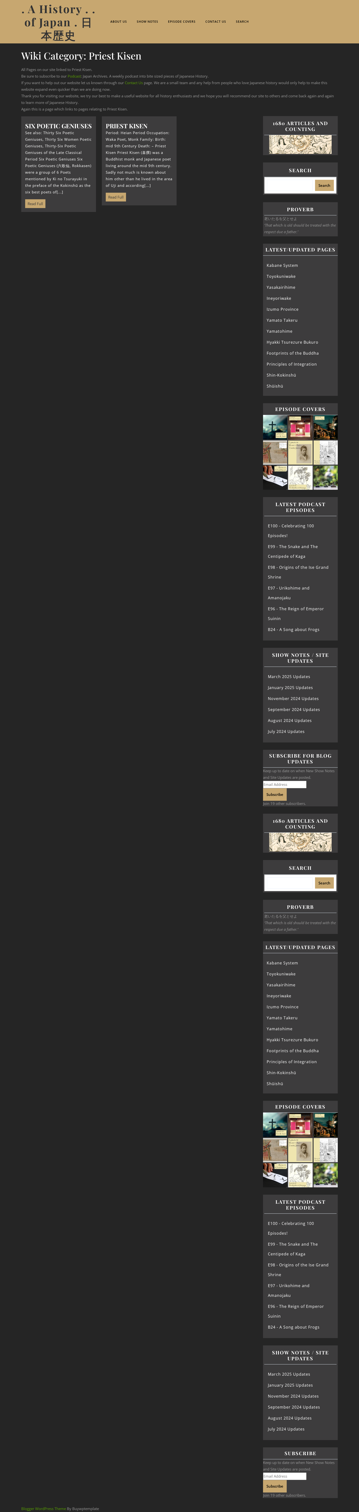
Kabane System (282, 265)
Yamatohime (280, 331)
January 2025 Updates (290, 687)
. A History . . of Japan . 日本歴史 (58, 21)
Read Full (34, 202)
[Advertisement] (139, 254)
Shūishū (275, 386)
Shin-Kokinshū (281, 375)
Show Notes (147, 22)
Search (242, 22)
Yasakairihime (281, 287)
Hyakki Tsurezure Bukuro (292, 342)
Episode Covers (182, 22)
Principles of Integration (292, 364)
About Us (118, 22)
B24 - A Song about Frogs (294, 629)
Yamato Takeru (282, 320)
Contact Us (215, 22)
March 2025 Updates (289, 676)
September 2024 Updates (294, 709)
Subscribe (274, 794)
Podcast (74, 76)
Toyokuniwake (281, 276)
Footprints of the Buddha (293, 353)
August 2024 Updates (290, 720)
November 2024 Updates (293, 698)
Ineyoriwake (279, 298)
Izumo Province (283, 309)
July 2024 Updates (286, 731)
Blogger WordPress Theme (43, 1508)
